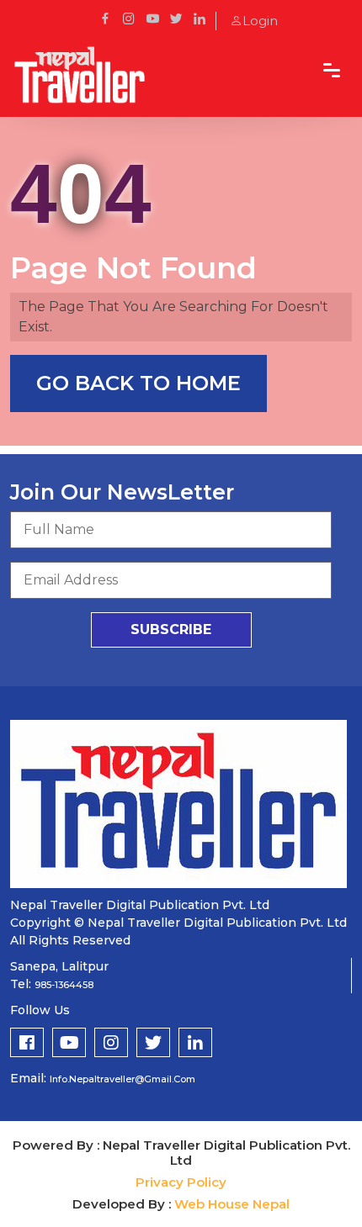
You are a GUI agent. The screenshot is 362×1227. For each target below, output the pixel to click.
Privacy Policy (181, 1182)
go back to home (138, 383)
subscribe (170, 629)
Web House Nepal (232, 1204)
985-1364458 (64, 985)
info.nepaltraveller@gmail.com (122, 1079)
